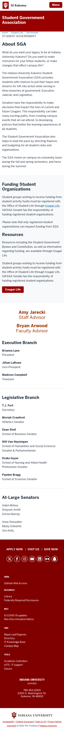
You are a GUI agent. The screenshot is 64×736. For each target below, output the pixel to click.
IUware (8, 668)
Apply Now (14, 549)
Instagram (25, 559)
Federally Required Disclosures (21, 600)
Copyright (11, 725)
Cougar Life (52, 206)
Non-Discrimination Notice (19, 619)
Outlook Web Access (15, 583)
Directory (9, 638)
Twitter (9, 559)
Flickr (47, 559)
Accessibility (8, 721)
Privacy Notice (54, 721)
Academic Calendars (15, 661)
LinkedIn (40, 559)
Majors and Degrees (15, 634)
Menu (56, 5)
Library (8, 596)
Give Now (51, 549)
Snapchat (55, 559)
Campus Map (11, 645)
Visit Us (33, 549)
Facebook (17, 559)
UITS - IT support (13, 664)
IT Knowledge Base (14, 642)
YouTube (32, 559)
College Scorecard (25, 721)
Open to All (40, 721)
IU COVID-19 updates (15, 615)
